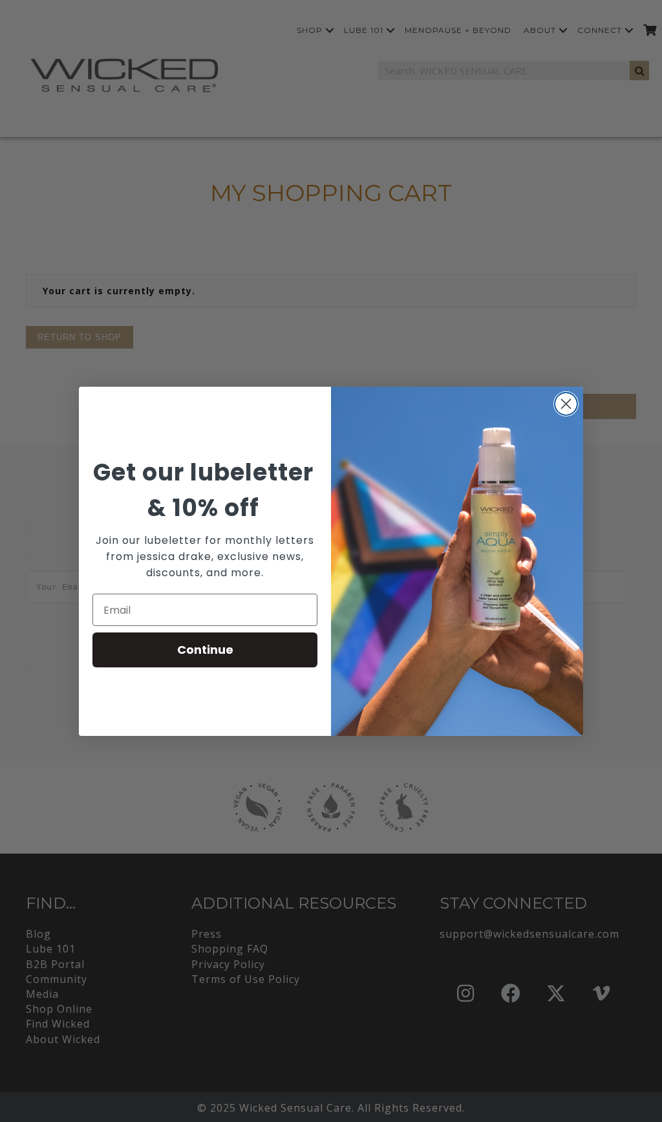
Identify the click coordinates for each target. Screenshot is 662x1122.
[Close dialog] (566, 404)
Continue (205, 650)
